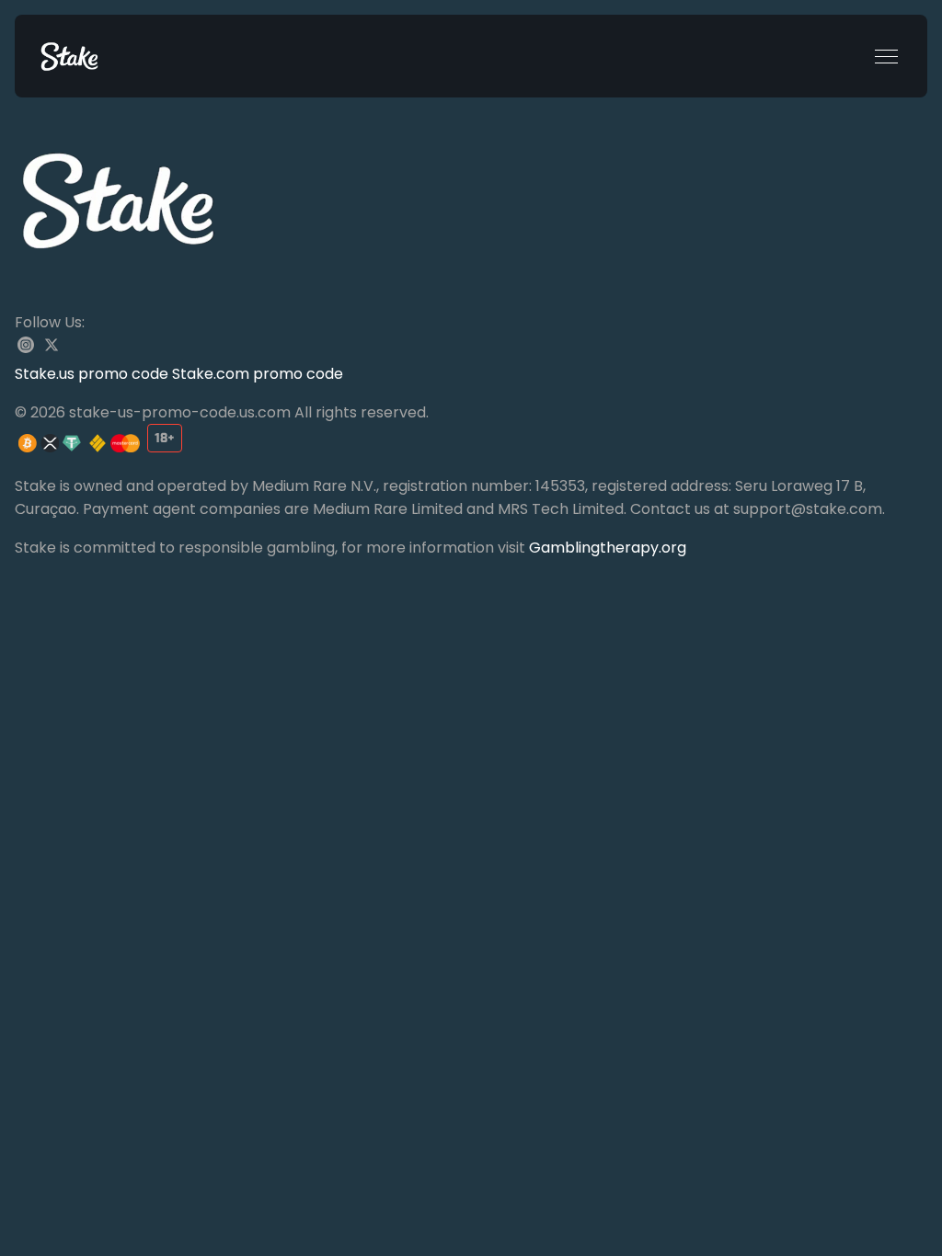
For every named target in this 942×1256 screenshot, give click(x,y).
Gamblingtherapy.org (607, 547)
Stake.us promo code (93, 373)
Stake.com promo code (257, 373)
